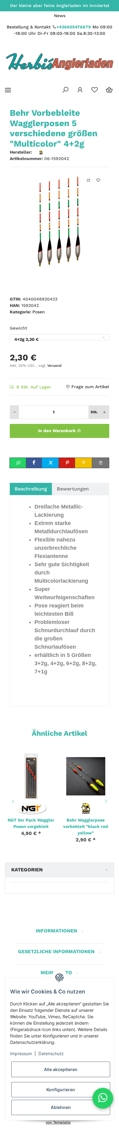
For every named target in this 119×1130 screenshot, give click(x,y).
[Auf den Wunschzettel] (98, 180)
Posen (38, 311)
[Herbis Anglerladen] (59, 61)
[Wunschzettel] (94, 90)
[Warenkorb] (109, 90)
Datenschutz (51, 1053)
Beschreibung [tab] (31, 489)
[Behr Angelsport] (85, 807)
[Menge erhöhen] (104, 412)
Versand (54, 365)
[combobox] (59, 337)
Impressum (21, 1053)
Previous (12, 801)
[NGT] (31, 807)
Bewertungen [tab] (73, 489)
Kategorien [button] (27, 870)
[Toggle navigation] (7, 90)
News (59, 15)
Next (107, 801)
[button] (65, 90)
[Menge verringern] (14, 412)
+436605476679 (73, 26)
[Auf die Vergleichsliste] (88, 180)
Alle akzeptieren (61, 1069)
